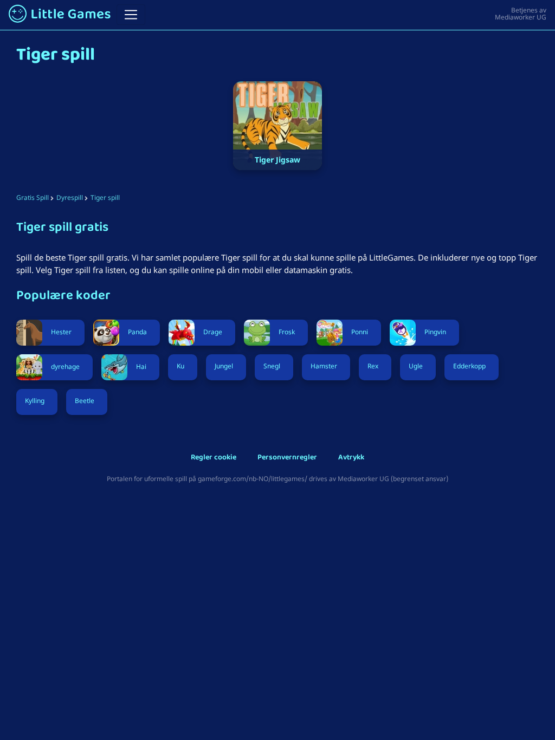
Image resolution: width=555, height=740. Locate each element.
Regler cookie (213, 458)
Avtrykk (351, 458)
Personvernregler (287, 458)
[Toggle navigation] (131, 14)
